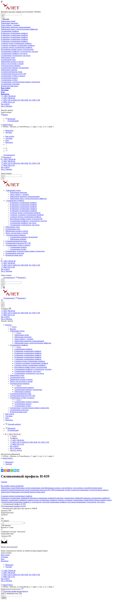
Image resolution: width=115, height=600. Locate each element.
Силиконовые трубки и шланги (26, 402)
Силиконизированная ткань (18, 490)
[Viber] (8, 470)
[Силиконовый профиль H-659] (13, 506)
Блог (2, 559)
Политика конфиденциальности (15, 591)
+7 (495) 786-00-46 (8, 96)
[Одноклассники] (5, 470)
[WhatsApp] (11, 470)
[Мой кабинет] (2, 301)
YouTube (8, 132)
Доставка (4, 557)
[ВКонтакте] (2, 470)
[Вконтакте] (6, 148)
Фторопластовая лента (36, 492)
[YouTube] (6, 151)
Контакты (4, 561)
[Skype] (14, 470)
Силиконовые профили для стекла (62, 502)
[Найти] (3, 16)
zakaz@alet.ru (8, 125)
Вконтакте (9, 130)
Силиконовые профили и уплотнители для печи (30, 502)
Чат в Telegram (6, 106)
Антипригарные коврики (24, 387)
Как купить (5, 555)
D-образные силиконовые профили (41, 498)
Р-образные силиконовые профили (14, 498)
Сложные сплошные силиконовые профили (73, 500)
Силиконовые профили (23, 349)
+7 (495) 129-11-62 (20, 100)
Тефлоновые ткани (21, 335)
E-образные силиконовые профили (68, 498)
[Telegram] (18, 470)
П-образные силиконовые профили (95, 498)
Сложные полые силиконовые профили (41, 500)
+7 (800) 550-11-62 (8, 102)
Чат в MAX (5, 104)
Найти (4, 598)
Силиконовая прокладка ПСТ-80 (41, 490)
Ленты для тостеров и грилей (78, 488)
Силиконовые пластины (18, 492)
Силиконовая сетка (37, 488)
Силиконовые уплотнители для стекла (90, 502)
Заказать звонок (16, 450)
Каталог (13, 329)
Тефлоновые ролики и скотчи (55, 488)
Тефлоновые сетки (22, 488)
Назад (14, 327)
